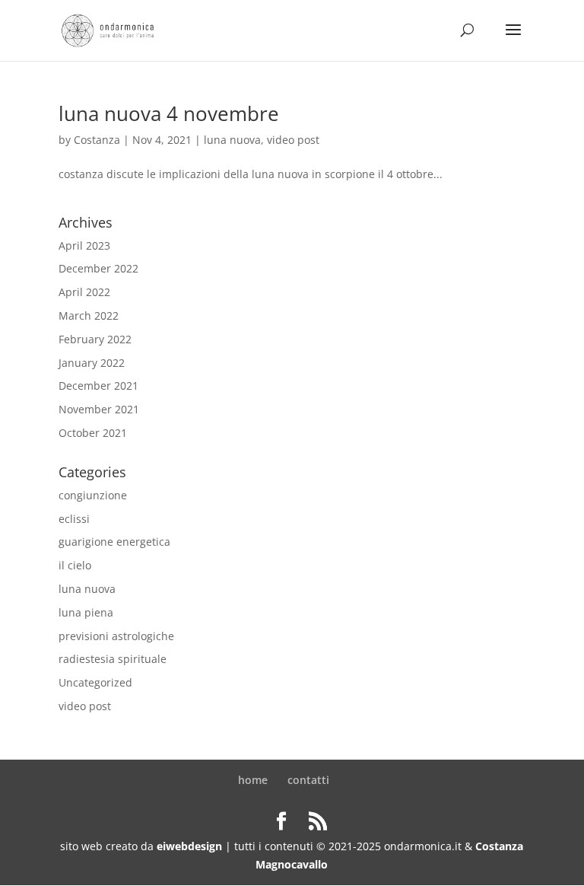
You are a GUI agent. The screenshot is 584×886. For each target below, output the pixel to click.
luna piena (86, 612)
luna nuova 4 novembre (169, 113)
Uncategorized (95, 682)
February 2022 (95, 339)
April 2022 (84, 292)
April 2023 (84, 245)
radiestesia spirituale (113, 659)
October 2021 (93, 432)
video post (293, 139)
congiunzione (93, 495)
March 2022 (89, 315)
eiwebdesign (189, 846)
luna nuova (232, 139)
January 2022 (92, 362)
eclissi (74, 519)
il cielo (75, 565)
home (253, 780)
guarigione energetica (114, 541)
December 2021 (98, 385)
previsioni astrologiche (116, 636)
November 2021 (99, 409)
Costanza (97, 139)
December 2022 (98, 268)
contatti (308, 780)
